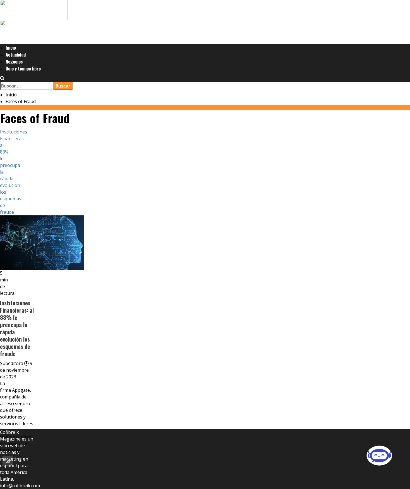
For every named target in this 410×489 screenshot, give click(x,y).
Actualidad (16, 54)
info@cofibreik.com (20, 486)
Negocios (14, 61)
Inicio (11, 47)
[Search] (2, 78)
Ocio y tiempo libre (23, 68)
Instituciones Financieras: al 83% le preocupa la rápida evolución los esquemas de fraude (17, 328)
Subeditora (12, 363)
